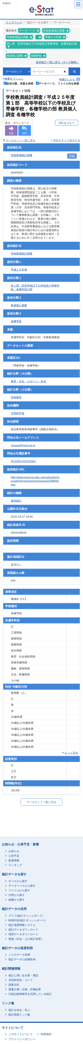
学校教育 (16, 397)
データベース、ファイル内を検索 (59, 83)
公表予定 (13, 855)
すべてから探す (17, 881)
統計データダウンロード (23, 929)
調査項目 (13, 984)
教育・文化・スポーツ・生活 (28, 381)
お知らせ (13, 851)
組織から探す (16, 899)
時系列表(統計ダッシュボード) (27, 920)
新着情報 (13, 860)
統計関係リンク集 (19, 1014)
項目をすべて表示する (66, 140)
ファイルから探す (19, 890)
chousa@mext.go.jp (23, 445)
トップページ (14, 22)
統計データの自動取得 (22, 959)
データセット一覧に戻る (20, 140)
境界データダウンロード (23, 934)
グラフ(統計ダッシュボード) (25, 915)
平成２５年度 (19, 269)
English (7, 3)
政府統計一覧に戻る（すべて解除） (57, 62)
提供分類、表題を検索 (19, 83)
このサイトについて (20, 1034)
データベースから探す (22, 885)
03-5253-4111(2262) (23, 461)
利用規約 (46, 1034)
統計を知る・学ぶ (19, 1010)
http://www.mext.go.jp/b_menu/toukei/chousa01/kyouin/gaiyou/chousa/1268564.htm (35, 481)
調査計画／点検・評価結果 (24, 989)
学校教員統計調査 (21, 155)
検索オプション (14, 78)
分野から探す (16, 895)
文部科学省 (17, 413)
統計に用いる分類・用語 (23, 975)
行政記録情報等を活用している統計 (30, 994)
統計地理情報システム (22, 925)
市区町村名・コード (20, 980)
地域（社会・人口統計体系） (26, 939)
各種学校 (16, 321)
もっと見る (71, 752)
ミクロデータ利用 (19, 954)
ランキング (15, 865)
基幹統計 (16, 500)
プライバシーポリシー (22, 1039)
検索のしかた (67, 79)
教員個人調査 (19, 305)
